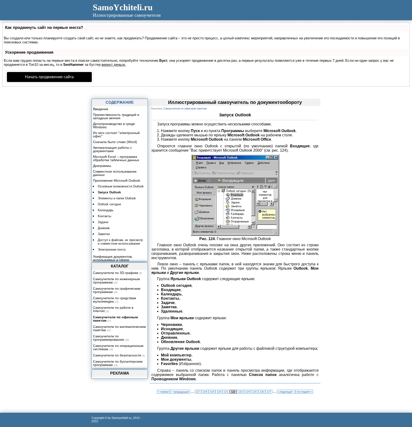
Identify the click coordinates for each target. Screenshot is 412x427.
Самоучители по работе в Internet (113, 309)
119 (212, 391)
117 (198, 391)
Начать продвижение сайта (49, 77)
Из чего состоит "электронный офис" (116, 134)
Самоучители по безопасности (117, 355)
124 (247, 391)
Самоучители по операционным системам (118, 347)
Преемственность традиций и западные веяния (116, 116)
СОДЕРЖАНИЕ (120, 102)
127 (269, 391)
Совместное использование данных (115, 173)
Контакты (104, 216)
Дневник (104, 228)
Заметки (104, 234)
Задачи (103, 222)
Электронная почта (111, 249)
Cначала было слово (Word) (115, 142)
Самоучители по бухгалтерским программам (118, 363)
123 (240, 391)
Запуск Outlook (109, 192)
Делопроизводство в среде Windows (114, 125)
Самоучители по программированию (108, 337)
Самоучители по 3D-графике (115, 273)
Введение (100, 109)
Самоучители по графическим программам (116, 290)
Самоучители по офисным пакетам (115, 318)
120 (219, 391)
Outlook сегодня (109, 204)
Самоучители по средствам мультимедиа (114, 299)
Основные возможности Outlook (121, 186)
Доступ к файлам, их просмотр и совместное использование (120, 241)
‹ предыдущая (180, 391)
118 (205, 391)
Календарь (105, 210)
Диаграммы (102, 166)
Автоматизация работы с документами (112, 149)
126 (262, 391)
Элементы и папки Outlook (117, 198)
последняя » (304, 391)
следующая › (286, 391)
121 (226, 391)
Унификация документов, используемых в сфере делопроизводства (113, 260)
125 (254, 391)
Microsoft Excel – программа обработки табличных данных (116, 158)
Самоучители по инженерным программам (116, 280)
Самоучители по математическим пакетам (119, 328)
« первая (163, 391)
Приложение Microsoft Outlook (116, 180)
